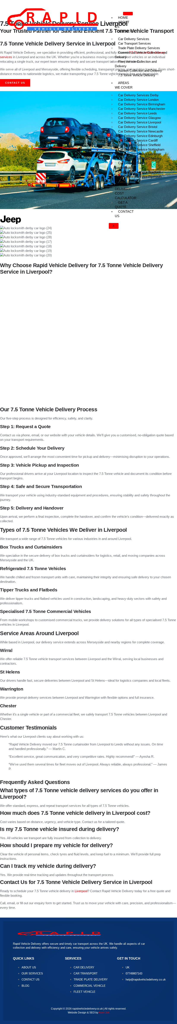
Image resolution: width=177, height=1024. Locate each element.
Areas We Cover (124, 85)
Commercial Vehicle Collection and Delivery (141, 55)
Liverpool (81, 891)
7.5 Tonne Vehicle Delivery (136, 75)
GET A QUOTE (121, 205)
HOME (123, 17)
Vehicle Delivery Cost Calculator (125, 191)
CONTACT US (124, 214)
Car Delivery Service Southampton (131, 165)
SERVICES (126, 31)
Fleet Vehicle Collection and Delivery (136, 64)
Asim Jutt (104, 1012)
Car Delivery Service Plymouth (140, 176)
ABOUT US (122, 24)
